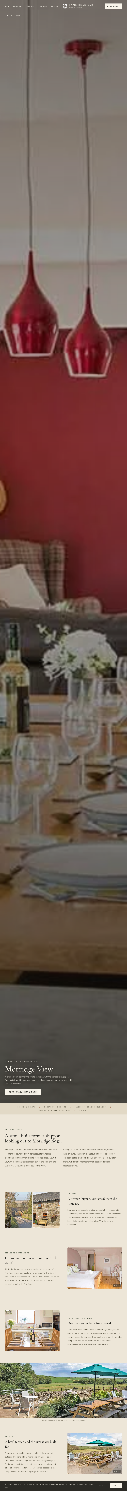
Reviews (30, 6)
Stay (7, 6)
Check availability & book (23, 1092)
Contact (55, 6)
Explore (17, 6)
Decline (103, 1486)
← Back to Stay (12, 16)
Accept (116, 1486)
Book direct (113, 6)
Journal (42, 6)
